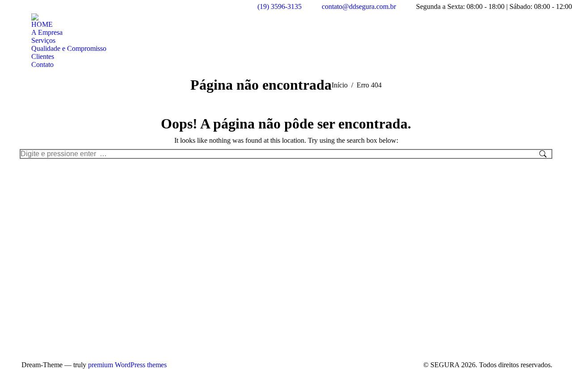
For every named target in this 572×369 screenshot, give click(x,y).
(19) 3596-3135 (279, 6)
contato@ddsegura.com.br (359, 6)
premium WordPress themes (127, 365)
